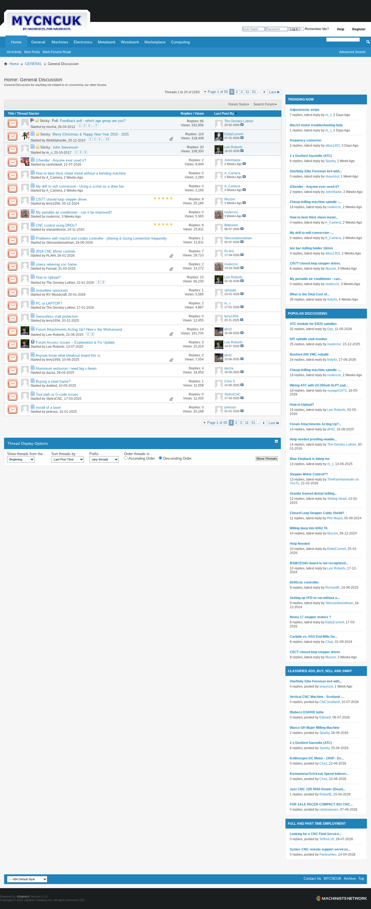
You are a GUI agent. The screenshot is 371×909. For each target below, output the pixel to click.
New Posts (32, 52)
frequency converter (306, 140)
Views (199, 113)
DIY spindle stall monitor (308, 339)
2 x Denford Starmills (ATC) (311, 156)
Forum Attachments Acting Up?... (315, 424)
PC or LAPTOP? (49, 303)
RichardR (332, 587)
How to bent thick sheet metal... (314, 217)
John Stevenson (65, 147)
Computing (180, 42)
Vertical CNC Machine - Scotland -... (317, 697)
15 (202, 277)
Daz (330, 329)
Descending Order (176, 458)
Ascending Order (141, 458)
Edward (325, 717)
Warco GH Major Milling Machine (314, 728)
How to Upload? (48, 277)
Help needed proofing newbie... (313, 439)
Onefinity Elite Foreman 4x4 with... (316, 171)
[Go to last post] (242, 125)
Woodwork (130, 42)
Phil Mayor (334, 518)
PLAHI (51, 255)
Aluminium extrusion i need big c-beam (66, 368)
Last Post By (224, 113)
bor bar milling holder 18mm (311, 248)
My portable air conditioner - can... (316, 279)
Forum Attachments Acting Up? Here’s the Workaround (79, 329)
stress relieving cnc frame (56, 264)
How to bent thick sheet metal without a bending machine (81, 173)
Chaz (329, 642)
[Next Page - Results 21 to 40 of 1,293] (264, 92)
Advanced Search (352, 52)
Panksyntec (328, 854)
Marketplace (155, 42)
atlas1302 (332, 145)
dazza (50, 373)
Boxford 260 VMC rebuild (309, 354)
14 (202, 329)
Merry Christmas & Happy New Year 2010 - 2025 (90, 134)
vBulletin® (23, 896)
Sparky (330, 161)
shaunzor (332, 176)
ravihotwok (54, 164)
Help (340, 29)
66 (202, 121)
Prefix (94, 454)
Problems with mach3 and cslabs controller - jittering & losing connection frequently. (102, 238)
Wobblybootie (56, 140)
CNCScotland (329, 702)
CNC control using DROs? (56, 225)
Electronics (83, 42)
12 (107, 139)
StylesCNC (54, 399)
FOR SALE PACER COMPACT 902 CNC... (321, 804)
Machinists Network (341, 898)
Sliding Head (337, 499)
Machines (60, 42)
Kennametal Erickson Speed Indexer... (319, 774)
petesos (52, 412)
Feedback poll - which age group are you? (92, 121)
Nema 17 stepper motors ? (310, 617)
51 (254, 92)
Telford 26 (326, 839)
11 (247, 92)
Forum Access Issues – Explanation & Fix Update (75, 342)
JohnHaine (333, 192)
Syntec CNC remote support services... (320, 849)
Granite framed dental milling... (313, 493)
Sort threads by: (64, 454)
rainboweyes (328, 809)
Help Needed (300, 544)
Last (272, 92)
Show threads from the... (26, 454)
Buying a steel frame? (53, 381)
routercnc (53, 216)
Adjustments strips (304, 110)
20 (202, 147)
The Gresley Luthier (60, 283)
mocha (51, 127)
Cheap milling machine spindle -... (315, 202)
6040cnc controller (304, 582)
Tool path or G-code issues (57, 394)
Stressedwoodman (60, 242)
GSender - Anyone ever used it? (61, 160)
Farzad (51, 268)
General (38, 42)
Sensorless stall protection (57, 316)
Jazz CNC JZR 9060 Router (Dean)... (317, 789)
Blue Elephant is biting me (310, 459)
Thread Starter (28, 113)
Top (361, 878)
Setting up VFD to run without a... (314, 598)
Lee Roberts (55, 335)
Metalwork (106, 42)
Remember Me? (316, 29)
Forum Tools (237, 104)
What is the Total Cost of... (309, 294)
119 (201, 134)
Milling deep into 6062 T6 (309, 528)
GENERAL (33, 64)
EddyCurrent (336, 549)
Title (11, 113)
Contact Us (312, 878)
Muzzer (330, 268)
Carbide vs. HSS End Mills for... (313, 637)
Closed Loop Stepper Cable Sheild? (317, 513)
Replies (186, 113)
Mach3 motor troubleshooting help (316, 125)
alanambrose (56, 229)
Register (359, 29)
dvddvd (51, 386)
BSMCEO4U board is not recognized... (319, 563)
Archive (350, 878)
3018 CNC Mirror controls (56, 251)
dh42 (331, 429)
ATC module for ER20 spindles (313, 324)
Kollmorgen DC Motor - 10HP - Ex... (317, 758)
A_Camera (54, 177)
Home (16, 42)
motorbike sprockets (52, 290)
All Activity (14, 52)
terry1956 (53, 203)
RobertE (325, 794)
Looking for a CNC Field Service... (315, 834)
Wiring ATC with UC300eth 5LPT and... (319, 385)
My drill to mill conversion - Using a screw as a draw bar (80, 186)
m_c (49, 152)
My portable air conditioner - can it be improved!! (74, 212)
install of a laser (48, 407)
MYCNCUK (332, 878)
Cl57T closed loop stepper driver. (61, 199)
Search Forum (263, 104)
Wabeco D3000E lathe (307, 712)
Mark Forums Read (57, 52)
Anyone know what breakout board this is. (68, 355)
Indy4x (332, 299)
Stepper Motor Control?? (309, 474)
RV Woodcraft (56, 294)
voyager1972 (337, 390)
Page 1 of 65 (218, 92)
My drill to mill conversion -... (312, 233)
